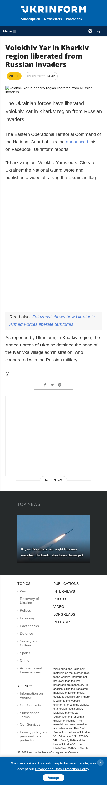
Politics (25, 610)
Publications (66, 584)
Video (59, 607)
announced (77, 141)
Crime (24, 660)
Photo (60, 599)
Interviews (64, 591)
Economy (27, 618)
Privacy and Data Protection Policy (62, 769)
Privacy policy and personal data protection (34, 736)
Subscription (30, 19)
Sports (25, 653)
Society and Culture (29, 643)
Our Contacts (30, 705)
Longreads (64, 614)
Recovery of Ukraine (29, 601)
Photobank (74, 19)
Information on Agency (31, 695)
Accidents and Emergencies (31, 670)
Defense (26, 633)
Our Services (30, 724)
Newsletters (53, 19)
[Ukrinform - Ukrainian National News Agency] (53, 9)
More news (53, 480)
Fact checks (29, 626)
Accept (53, 778)
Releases (62, 622)
